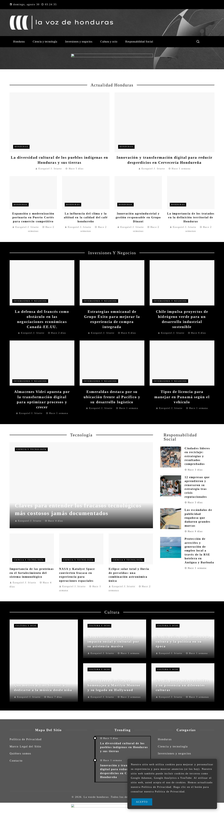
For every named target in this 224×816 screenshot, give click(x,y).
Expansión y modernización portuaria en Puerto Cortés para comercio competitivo (33, 217)
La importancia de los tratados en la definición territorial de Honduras (190, 217)
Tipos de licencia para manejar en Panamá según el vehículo (182, 397)
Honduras (21, 147)
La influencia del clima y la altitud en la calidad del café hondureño (86, 217)
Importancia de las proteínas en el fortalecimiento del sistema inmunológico (32, 572)
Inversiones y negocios (30, 301)
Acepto (142, 801)
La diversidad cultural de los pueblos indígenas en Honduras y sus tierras (124, 747)
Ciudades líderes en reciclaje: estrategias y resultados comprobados (197, 456)
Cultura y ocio (25, 626)
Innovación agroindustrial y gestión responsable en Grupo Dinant (138, 217)
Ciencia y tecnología (31, 449)
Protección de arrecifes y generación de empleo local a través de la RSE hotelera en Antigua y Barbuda (199, 550)
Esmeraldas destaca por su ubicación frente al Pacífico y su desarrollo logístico (112, 397)
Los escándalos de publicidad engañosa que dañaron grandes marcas (198, 517)
